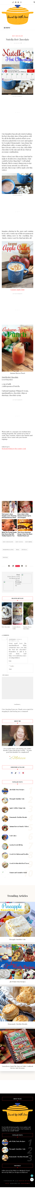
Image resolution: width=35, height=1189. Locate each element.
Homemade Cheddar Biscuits (18, 817)
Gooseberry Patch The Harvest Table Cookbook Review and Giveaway (17, 1067)
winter (5, 557)
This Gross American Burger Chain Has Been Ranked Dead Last (25, 534)
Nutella (24, 549)
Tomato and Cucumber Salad (18, 872)
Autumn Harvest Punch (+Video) (19, 826)
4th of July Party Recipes (16, 789)
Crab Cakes (12, 836)
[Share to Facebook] (9, 565)
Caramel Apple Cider (17, 289)
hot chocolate (17, 36)
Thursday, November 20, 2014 (15, 640)
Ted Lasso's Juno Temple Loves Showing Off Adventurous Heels (9, 515)
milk (17, 549)
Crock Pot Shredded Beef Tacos (19, 863)
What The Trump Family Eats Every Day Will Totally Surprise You (9, 534)
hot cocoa (19, 541)
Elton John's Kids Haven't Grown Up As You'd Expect (24, 515)
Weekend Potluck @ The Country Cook (14, 448)
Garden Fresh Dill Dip (16, 845)
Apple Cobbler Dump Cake (17, 808)
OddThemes (25, 1183)
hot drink (28, 541)
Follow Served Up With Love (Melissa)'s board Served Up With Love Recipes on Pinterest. (16, 1171)
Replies (12, 666)
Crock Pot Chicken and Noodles (19, 854)
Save (18, 566)
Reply (10, 661)
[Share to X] (13, 565)
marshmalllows (8, 549)
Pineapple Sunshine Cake (16, 799)
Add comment (5, 675)
